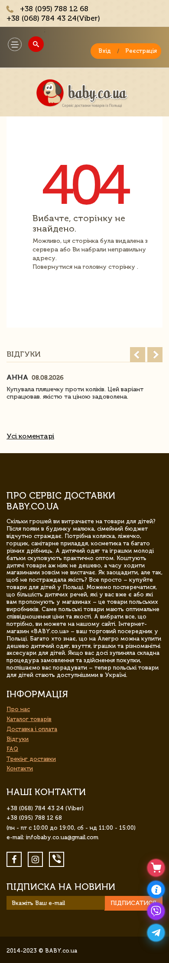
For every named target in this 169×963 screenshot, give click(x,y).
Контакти (19, 768)
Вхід (104, 51)
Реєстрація (141, 51)
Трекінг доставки (31, 759)
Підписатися (133, 903)
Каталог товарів (29, 719)
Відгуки (17, 739)
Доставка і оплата (31, 729)
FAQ (12, 749)
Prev (137, 354)
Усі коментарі (30, 436)
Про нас (18, 709)
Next (154, 354)
